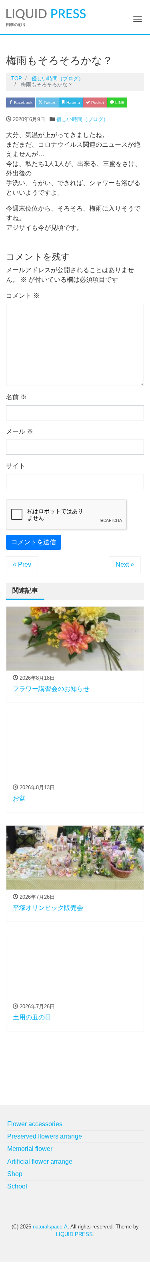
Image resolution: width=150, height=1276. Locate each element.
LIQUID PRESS (74, 1234)
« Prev (22, 564)
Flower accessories (34, 1124)
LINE (119, 102)
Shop (14, 1173)
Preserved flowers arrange (44, 1136)
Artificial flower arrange (39, 1161)
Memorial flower (29, 1148)
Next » (125, 564)
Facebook (22, 102)
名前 (16, 397)
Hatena (72, 102)
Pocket (97, 102)
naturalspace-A (50, 1227)
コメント (23, 295)
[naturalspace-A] (46, 13)
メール (19, 431)
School (17, 1186)
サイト (15, 465)
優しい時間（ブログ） (82, 119)
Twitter (48, 102)
